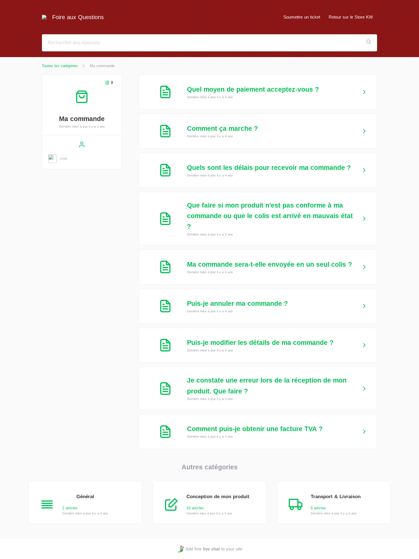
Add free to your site (214, 548)
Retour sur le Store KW (351, 17)
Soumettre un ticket (301, 17)
